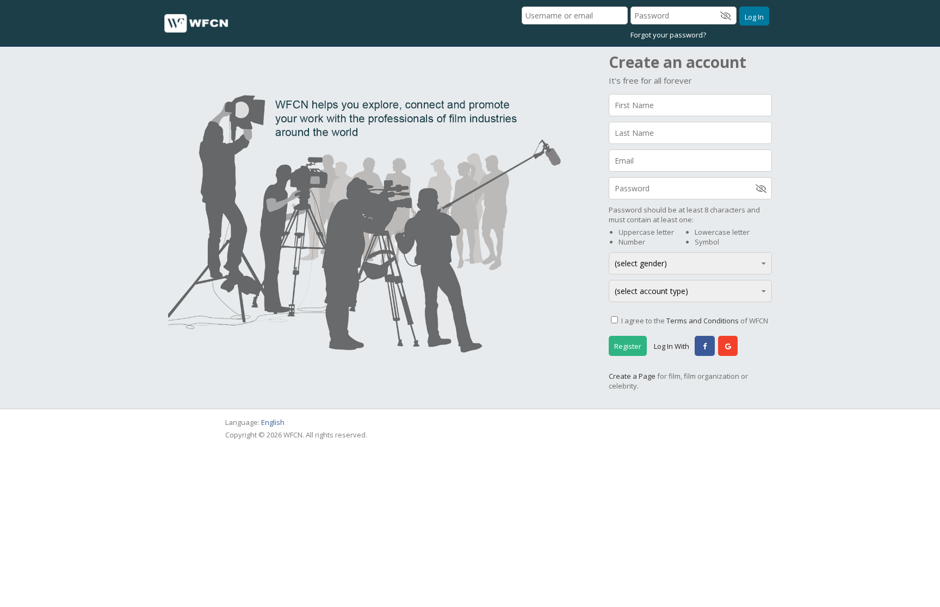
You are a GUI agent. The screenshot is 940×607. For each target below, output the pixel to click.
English (273, 422)
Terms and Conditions (702, 321)
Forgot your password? (668, 35)
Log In (754, 17)
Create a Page (632, 376)
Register (627, 346)
